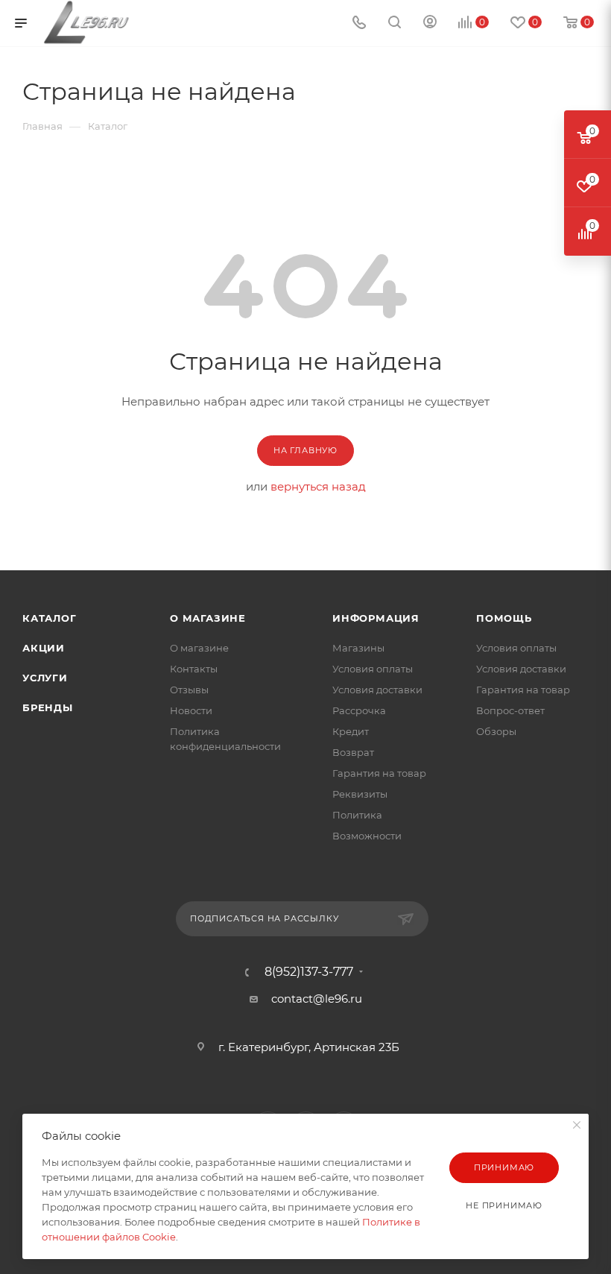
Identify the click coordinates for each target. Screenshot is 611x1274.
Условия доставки (377, 690)
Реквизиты (359, 794)
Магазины (358, 648)
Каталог (49, 618)
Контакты (194, 669)
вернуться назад (318, 486)
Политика (357, 815)
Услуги (45, 678)
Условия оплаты (372, 669)
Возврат (353, 752)
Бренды (47, 707)
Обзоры (496, 731)
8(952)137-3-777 (309, 972)
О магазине (208, 618)
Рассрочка (359, 710)
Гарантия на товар (379, 773)
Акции (43, 648)
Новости (191, 710)
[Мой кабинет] (430, 23)
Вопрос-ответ (510, 710)
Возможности (367, 836)
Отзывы (189, 690)
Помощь (504, 618)
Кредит (350, 731)
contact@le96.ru (316, 998)
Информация (376, 618)
